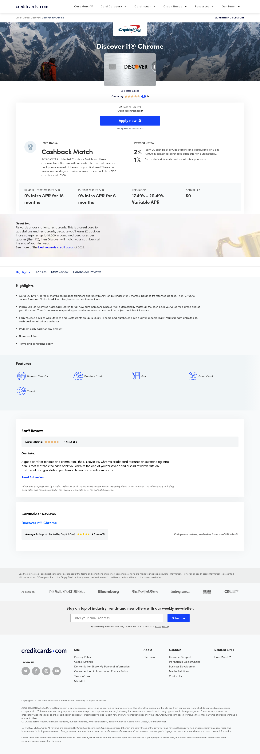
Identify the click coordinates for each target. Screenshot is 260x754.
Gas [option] (143, 376)
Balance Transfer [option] (37, 376)
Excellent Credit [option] (93, 376)
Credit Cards (22, 17)
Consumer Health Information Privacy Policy (101, 671)
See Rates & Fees (130, 90)
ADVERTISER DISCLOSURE (229, 17)
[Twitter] (26, 671)
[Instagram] (46, 671)
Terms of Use (82, 676)
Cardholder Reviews (87, 272)
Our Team (228, 6)
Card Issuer (143, 6)
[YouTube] (56, 671)
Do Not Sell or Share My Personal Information (102, 666)
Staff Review (59, 272)
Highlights (23, 272)
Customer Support (180, 657)
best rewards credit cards (56, 247)
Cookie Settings (83, 661)
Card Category (111, 6)
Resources (202, 6)
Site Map (79, 681)
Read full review (33, 477)
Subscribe (178, 618)
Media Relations (179, 671)
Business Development (182, 666)
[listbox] (130, 387)
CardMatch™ (83, 6)
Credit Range (172, 6)
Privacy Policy (162, 626)
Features (40, 272)
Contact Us (175, 676)
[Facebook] (36, 671)
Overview (149, 657)
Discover (35, 17)
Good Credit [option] (206, 376)
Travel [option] (31, 391)
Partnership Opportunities (184, 661)
